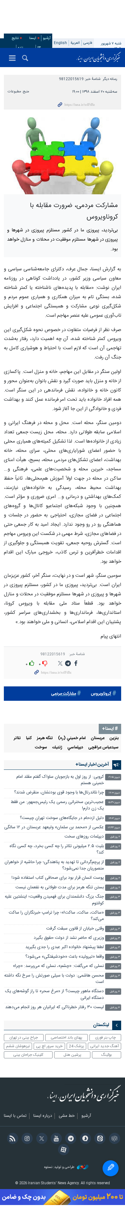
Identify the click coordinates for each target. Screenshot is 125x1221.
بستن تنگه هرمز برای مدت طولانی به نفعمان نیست (59, 887)
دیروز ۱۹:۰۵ (114, 777)
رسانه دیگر (110, 79)
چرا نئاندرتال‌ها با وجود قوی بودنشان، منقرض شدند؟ (59, 792)
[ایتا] (98, 1139)
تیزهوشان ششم (18, 1046)
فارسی (87, 43)
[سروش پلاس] (84, 1139)
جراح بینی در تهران (23, 1037)
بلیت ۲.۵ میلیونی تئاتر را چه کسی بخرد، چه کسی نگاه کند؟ (57, 849)
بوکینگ (106, 1055)
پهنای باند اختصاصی (66, 1037)
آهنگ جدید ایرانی (104, 1046)
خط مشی (67, 1116)
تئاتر (17, 738)
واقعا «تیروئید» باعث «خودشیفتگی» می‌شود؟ (64, 957)
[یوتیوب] (55, 1139)
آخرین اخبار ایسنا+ (92, 765)
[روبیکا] (113, 1139)
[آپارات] (62, 1150)
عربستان (97, 738)
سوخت (41, 747)
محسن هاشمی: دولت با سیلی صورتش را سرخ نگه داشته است (54, 978)
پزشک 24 (76, 1046)
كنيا (29, 738)
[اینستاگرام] (26, 1139)
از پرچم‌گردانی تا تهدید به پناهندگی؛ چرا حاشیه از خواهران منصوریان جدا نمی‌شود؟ (54, 865)
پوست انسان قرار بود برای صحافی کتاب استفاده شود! (58, 878)
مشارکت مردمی (63, 694)
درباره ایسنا (42, 1116)
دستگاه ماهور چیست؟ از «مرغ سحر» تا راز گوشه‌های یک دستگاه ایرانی (54, 994)
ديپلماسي (75, 747)
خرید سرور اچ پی (49, 1046)
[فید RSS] (11, 1139)
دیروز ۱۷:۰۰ (114, 793)
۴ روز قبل (115, 992)
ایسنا (98, 57)
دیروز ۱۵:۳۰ (114, 802)
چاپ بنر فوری (105, 1037)
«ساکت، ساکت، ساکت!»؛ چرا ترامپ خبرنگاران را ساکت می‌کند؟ (56, 916)
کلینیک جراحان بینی (28, 1055)
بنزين (114, 738)
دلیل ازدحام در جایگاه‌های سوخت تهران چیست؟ (62, 818)
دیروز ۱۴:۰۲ (114, 818)
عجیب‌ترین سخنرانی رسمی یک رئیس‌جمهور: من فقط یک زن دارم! (57, 805)
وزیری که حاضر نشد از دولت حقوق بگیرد (69, 938)
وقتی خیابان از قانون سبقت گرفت (75, 928)
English (60, 43)
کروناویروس (101, 694)
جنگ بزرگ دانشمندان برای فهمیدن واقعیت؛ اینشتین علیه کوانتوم (54, 900)
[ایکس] (40, 1139)
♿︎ (111, 1168)
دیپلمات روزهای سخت (84, 836)
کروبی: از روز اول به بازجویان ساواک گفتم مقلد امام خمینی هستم (60, 780)
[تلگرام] (69, 1139)
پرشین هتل (72, 1055)
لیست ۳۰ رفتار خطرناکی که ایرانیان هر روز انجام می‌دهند (54, 1007)
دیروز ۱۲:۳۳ (114, 828)
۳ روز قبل (115, 897)
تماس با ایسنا (15, 1116)
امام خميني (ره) (72, 738)
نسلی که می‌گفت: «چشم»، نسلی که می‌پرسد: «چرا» (58, 966)
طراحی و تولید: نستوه (59, 1167)
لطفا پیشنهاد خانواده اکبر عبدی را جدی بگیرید (64, 947)
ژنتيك (57, 747)
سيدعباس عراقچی (103, 747)
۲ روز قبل (115, 837)
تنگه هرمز (45, 738)
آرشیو (47, 38)
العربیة (75, 43)
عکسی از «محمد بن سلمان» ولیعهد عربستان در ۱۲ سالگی (54, 827)
